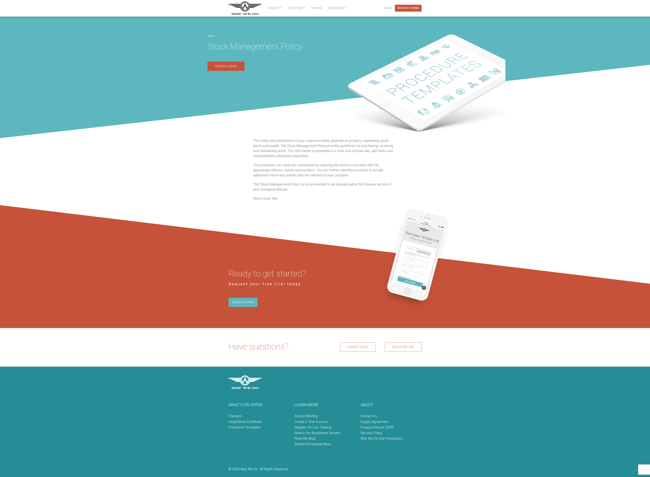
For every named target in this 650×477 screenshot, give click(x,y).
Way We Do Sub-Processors (381, 438)
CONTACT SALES (358, 346)
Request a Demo (408, 8)
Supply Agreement (374, 422)
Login (388, 8)
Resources (336, 8)
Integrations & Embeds (245, 422)
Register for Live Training (313, 427)
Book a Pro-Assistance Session (318, 433)
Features (235, 416)
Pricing (316, 8)
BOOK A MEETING (403, 346)
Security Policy (371, 433)
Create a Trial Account (311, 422)
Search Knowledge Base (313, 444)
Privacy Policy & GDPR (377, 427)
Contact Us (369, 416)
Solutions (295, 8)
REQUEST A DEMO (226, 66)
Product (273, 8)
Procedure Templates (245, 427)
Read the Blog (305, 438)
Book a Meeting (306, 416)
